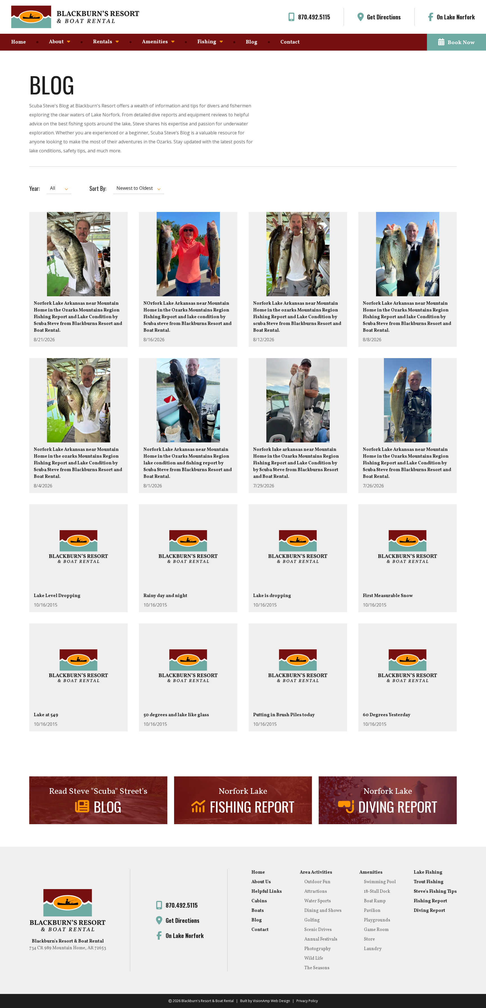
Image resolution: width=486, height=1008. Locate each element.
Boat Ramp (375, 901)
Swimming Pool (380, 882)
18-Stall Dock (377, 892)
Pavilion (372, 911)
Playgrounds (377, 920)
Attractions (315, 892)
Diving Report (429, 911)
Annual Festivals (320, 939)
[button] (456, 42)
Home (18, 42)
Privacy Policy (307, 1000)
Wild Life (313, 958)
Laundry (373, 949)
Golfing (312, 920)
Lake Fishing (428, 872)
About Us (261, 882)
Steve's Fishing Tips (435, 892)
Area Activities (316, 872)
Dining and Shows (322, 911)
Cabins (259, 901)
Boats (257, 911)
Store (369, 939)
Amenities (370, 872)
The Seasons (316, 968)
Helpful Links (266, 892)
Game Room (376, 930)
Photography (317, 949)
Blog (251, 42)
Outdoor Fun (317, 882)
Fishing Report (430, 901)
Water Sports (317, 901)
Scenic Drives (318, 930)
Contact (290, 42)
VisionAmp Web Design (271, 1000)
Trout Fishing (429, 882)
